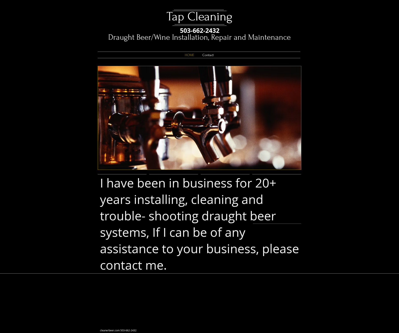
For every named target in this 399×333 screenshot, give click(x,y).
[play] (292, 166)
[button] (199, 118)
